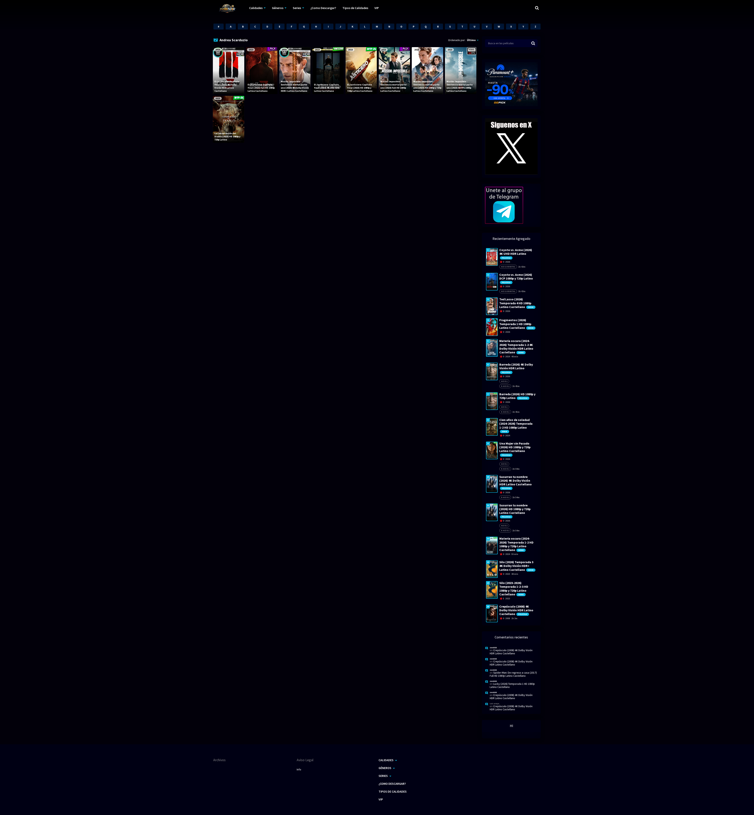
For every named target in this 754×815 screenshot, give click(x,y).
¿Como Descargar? (323, 8)
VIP (376, 8)
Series (297, 8)
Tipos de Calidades (355, 8)
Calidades (256, 8)
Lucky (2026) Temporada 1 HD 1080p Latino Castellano (512, 685)
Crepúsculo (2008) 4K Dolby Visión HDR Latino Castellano (511, 651)
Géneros (277, 8)
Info (299, 769)
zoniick (493, 647)
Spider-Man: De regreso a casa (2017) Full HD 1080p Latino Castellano (513, 674)
